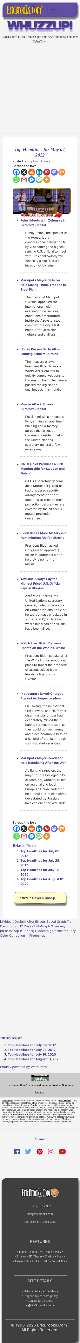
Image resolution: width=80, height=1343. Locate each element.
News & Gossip (43, 898)
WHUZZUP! (40, 26)
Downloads (22, 1261)
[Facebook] (16, 172)
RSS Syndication (41, 1305)
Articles (21, 1256)
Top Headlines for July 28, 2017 (32, 1050)
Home (23, 1251)
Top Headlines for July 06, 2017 (32, 1045)
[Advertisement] (40, 87)
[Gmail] (24, 179)
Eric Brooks (41, 161)
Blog (58, 1251)
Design (49, 1256)
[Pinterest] (46, 172)
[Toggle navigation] (52, 10)
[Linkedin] (39, 172)
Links (35, 1261)
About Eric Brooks (40, 1251)
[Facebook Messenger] (31, 179)
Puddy (33, 1105)
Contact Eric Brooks (40, 1300)
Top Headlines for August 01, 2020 (34, 1059)
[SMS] (39, 179)
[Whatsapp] (16, 179)
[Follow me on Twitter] (28, 1152)
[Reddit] (31, 172)
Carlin (45, 1261)
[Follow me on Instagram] (51, 1152)
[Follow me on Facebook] (17, 1152)
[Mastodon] (54, 172)
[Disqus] (40, 986)
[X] (24, 172)
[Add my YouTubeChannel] (62, 1152)
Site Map (50, 1291)
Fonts (60, 1256)
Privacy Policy (33, 1291)
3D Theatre (36, 1256)
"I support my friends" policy (40, 1296)
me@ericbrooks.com (40, 1214)
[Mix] (61, 172)
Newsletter (58, 1261)
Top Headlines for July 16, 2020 (32, 1054)
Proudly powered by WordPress (23, 1067)
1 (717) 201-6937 (40, 1206)
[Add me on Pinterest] (39, 1152)
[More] (46, 179)
